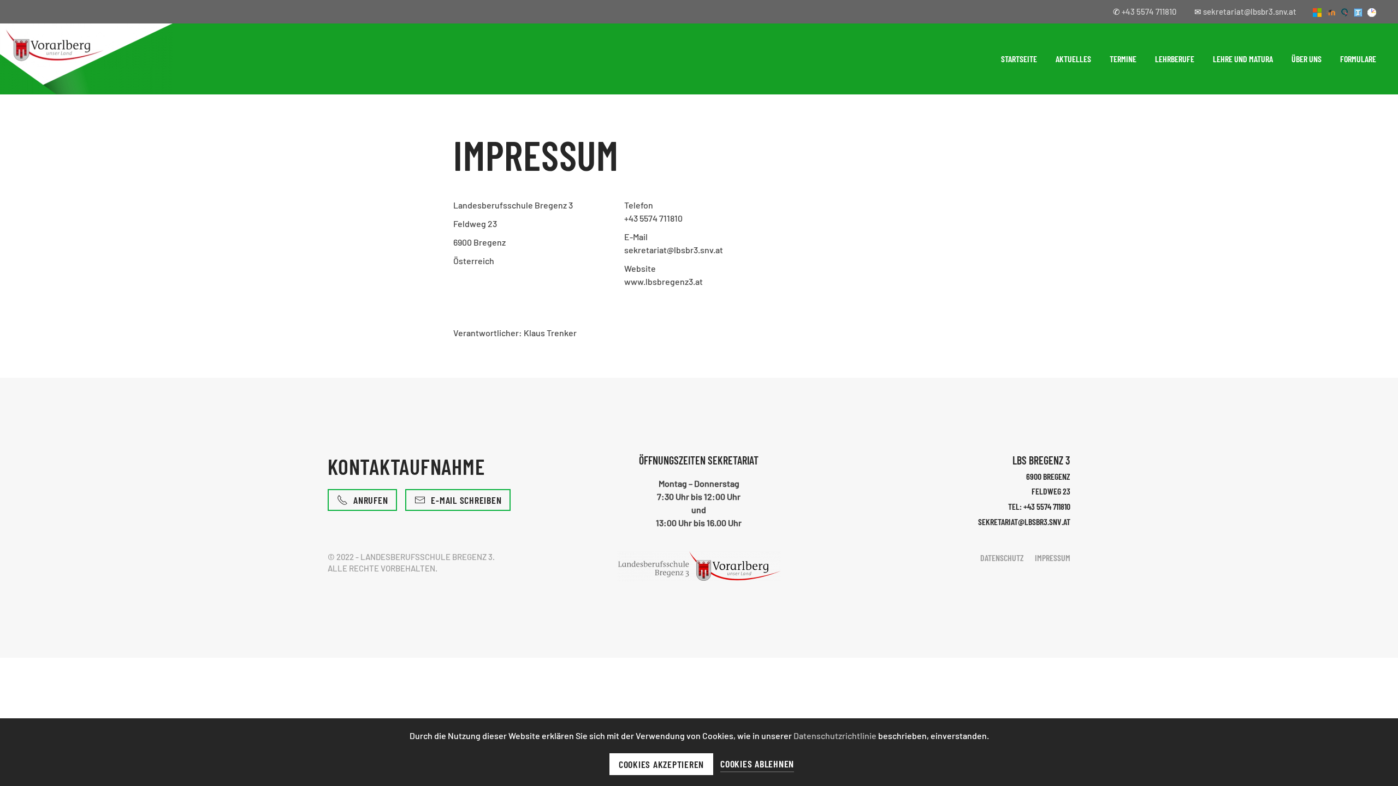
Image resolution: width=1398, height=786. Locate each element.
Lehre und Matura (1243, 58)
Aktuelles (1073, 58)
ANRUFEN (370, 500)
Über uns (1307, 58)
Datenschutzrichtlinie (835, 735)
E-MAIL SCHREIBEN (466, 500)
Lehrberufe (1174, 58)
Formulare (1358, 58)
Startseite (1019, 58)
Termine (1123, 58)
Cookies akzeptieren (661, 764)
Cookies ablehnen (757, 764)
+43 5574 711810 (1149, 11)
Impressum (1052, 557)
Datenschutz (1002, 557)
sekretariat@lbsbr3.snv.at (1249, 11)
